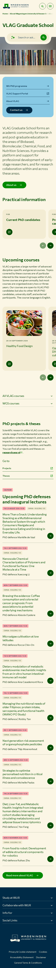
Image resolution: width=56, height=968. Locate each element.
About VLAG (12, 101)
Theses (6, 475)
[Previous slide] (43, 245)
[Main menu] (50, 6)
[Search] (43, 37)
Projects (6, 468)
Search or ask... (26, 37)
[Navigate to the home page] (15, 6)
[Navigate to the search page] (42, 6)
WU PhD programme (16, 86)
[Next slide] (50, 245)
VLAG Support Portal (17, 93)
